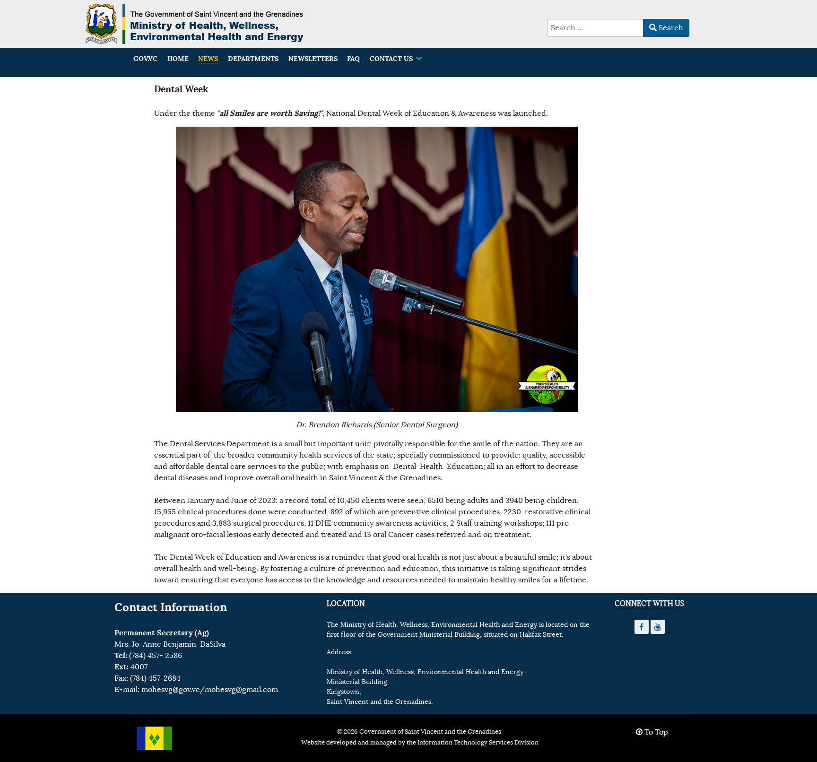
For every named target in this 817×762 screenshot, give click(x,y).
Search (670, 28)
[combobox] (595, 28)
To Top (655, 732)
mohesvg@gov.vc (170, 689)
